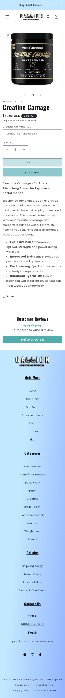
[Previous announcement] (7, 5)
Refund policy (54, 679)
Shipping (7, 120)
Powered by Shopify (32, 679)
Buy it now (32, 172)
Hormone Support (33, 515)
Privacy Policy (32, 582)
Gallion (17, 679)
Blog (32, 439)
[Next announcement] (58, 5)
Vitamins (32, 523)
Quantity (8, 142)
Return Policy (32, 574)
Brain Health (32, 507)
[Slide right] (40, 95)
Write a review (32, 340)
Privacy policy (23, 684)
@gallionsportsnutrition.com (32, 641)
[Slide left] (25, 95)
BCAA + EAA (32, 482)
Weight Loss (32, 531)
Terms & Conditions (32, 590)
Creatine (32, 499)
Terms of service (43, 684)
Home (32, 391)
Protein (32, 490)
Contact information (44, 690)
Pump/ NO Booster (32, 474)
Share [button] (10, 296)
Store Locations (32, 415)
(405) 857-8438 (32, 624)
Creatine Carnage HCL (17, 126)
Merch (32, 539)
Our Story (32, 399)
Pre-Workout (32, 466)
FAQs (32, 423)
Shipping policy (32, 566)
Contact (32, 431)
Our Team (33, 407)
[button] (7, 17)
